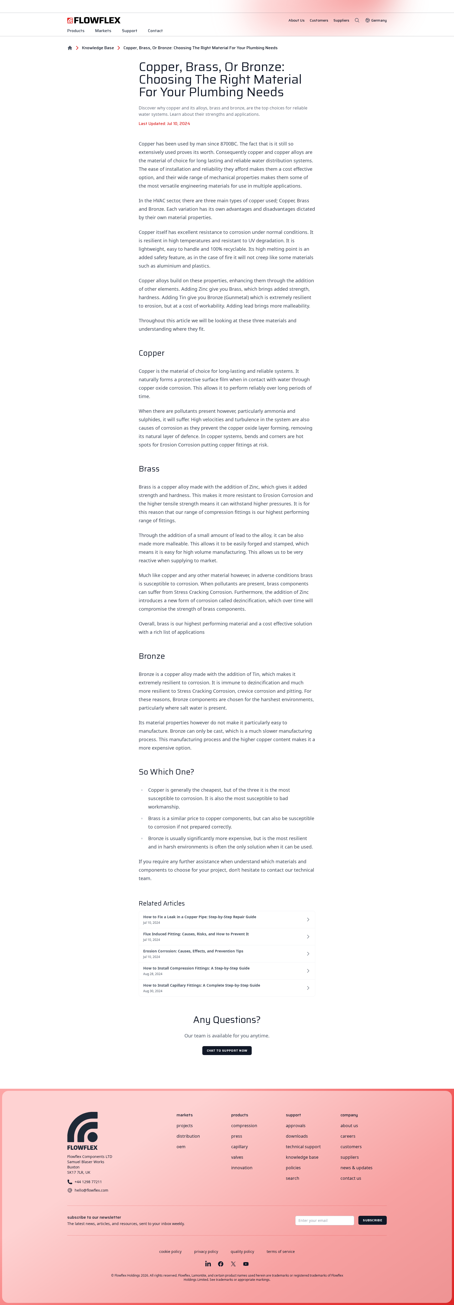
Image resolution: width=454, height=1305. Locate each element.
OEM (181, 1147)
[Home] (70, 48)
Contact (155, 30)
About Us (349, 1125)
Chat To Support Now (227, 1050)
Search (292, 1178)
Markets (103, 30)
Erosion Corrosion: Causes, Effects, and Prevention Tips (193, 950)
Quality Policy (242, 1251)
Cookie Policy (170, 1251)
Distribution (188, 1136)
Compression (244, 1125)
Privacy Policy (206, 1251)
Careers (347, 1136)
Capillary (239, 1147)
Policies (293, 1168)
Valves (237, 1157)
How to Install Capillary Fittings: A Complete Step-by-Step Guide (201, 985)
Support (129, 30)
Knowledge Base (302, 1157)
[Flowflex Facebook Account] (221, 1264)
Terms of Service (281, 1251)
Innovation (241, 1168)
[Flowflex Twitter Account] (233, 1264)
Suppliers (349, 1157)
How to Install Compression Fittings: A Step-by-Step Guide (196, 968)
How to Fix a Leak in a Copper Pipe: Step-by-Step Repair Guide (199, 916)
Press (236, 1136)
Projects (185, 1125)
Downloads (297, 1136)
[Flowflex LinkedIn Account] (208, 1264)
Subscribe (372, 1220)
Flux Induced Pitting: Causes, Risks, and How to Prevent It (196, 933)
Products (76, 30)
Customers (351, 1147)
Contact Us (350, 1178)
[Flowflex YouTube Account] (246, 1264)
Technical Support (303, 1147)
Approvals (296, 1125)
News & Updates (356, 1168)
